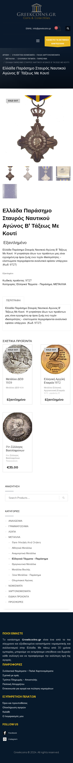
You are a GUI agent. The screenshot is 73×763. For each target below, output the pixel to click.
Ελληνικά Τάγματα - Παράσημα (34, 284)
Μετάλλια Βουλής (21, 569)
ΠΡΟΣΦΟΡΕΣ (15, 601)
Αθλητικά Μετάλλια (22, 547)
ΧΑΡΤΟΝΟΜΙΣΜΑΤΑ (19, 591)
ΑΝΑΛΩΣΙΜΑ (15, 520)
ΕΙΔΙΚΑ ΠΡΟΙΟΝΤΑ (18, 596)
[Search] (63, 497)
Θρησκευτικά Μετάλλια (24, 564)
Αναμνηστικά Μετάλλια (24, 553)
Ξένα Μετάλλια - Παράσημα (26, 574)
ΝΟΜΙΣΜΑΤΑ (15, 585)
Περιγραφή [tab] (13, 300)
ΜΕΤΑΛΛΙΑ (59, 284)
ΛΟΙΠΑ (12, 531)
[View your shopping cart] (58, 28)
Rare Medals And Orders (26, 542)
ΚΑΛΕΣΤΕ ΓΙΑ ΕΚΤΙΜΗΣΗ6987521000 (57, 42)
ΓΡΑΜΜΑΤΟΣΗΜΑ (18, 526)
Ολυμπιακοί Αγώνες (22, 580)
